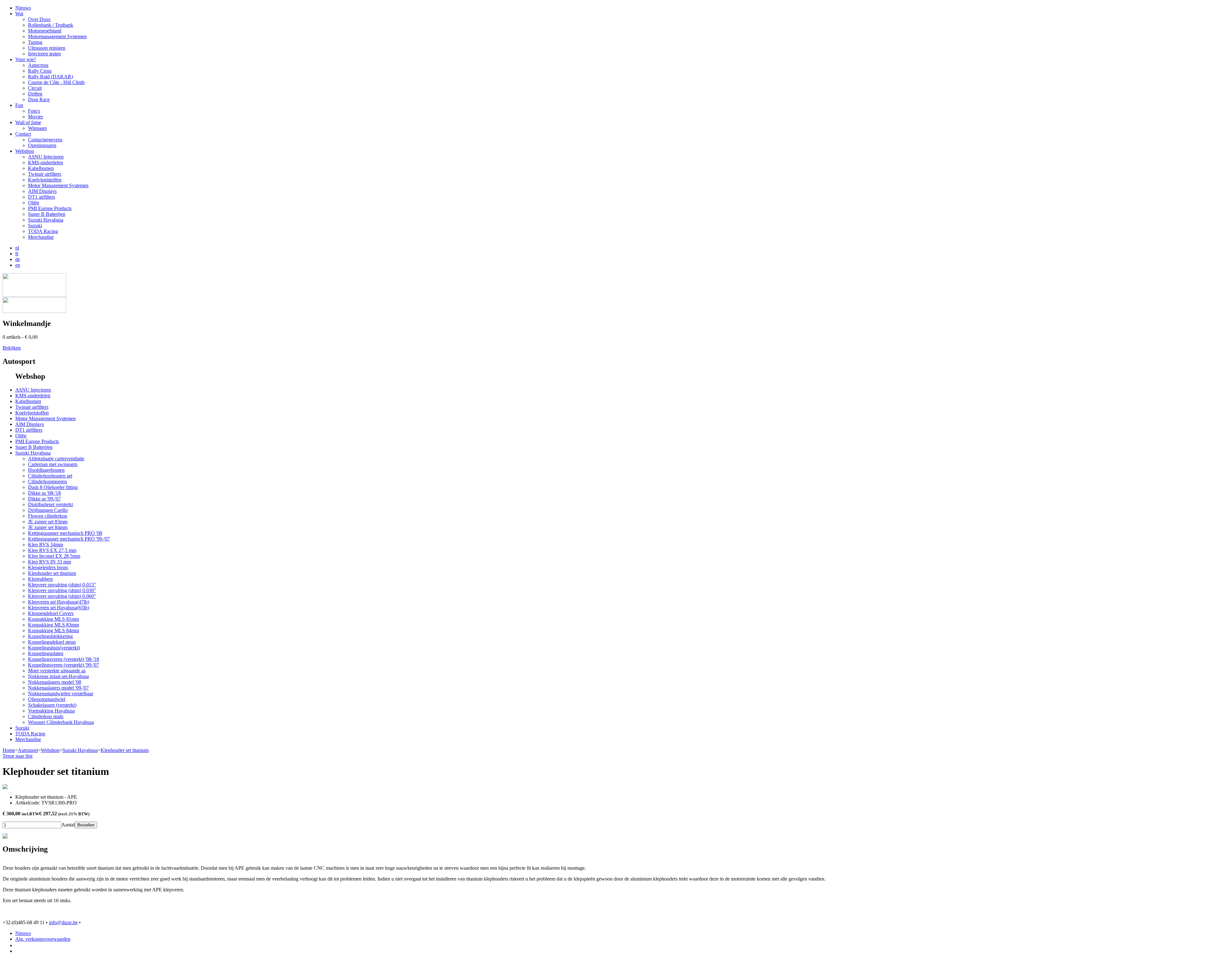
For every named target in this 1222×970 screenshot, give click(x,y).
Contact (23, 134)
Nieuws (23, 8)
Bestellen (86, 825)
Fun (19, 105)
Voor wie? (25, 59)
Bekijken (12, 347)
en (17, 265)
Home (9, 750)
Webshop (24, 151)
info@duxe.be (63, 922)
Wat (19, 13)
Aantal (68, 824)
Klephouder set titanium (125, 750)
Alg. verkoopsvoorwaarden (42, 939)
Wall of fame (28, 122)
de (17, 259)
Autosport (28, 750)
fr (16, 253)
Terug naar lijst (17, 756)
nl (17, 248)
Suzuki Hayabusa (80, 750)
